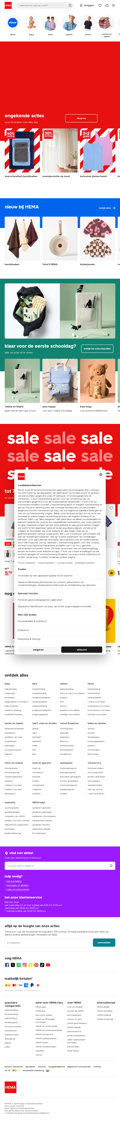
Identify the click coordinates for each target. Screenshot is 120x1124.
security (42, 1067)
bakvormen (93, 754)
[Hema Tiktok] (42, 965)
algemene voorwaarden (79, 1067)
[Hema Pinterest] (36, 965)
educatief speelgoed (70, 776)
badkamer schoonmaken (44, 816)
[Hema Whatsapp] (19, 965)
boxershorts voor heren (99, 710)
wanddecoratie (95, 785)
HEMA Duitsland (104, 1011)
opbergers (10, 745)
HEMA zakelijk (74, 1027)
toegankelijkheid (56, 1067)
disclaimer (30, 1067)
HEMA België (103, 1007)
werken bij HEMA (75, 1011)
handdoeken (11, 1030)
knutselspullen (66, 750)
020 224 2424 (12, 902)
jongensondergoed (41, 710)
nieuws (39, 1055)
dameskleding (66, 689)
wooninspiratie (12, 808)
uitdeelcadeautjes (13, 776)
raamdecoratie (12, 1034)
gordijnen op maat (13, 737)
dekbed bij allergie (41, 829)
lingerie (63, 697)
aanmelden (104, 942)
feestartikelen (11, 768)
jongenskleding (39, 706)
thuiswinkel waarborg (33, 1070)
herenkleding (94, 689)
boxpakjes (10, 697)
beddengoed (11, 1022)
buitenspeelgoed (68, 785)
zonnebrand (38, 785)
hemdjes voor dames (70, 714)
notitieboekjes (67, 745)
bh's (62, 702)
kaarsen (8, 754)
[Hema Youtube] (48, 965)
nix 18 (7, 1070)
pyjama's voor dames (70, 710)
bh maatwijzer (39, 833)
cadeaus (9, 781)
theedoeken (94, 737)
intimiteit (36, 793)
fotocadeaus (94, 781)
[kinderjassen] (97, 242)
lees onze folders (44, 1015)
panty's (63, 706)
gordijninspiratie (12, 812)
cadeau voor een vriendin (17, 820)
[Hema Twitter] (13, 965)
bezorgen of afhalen (17, 885)
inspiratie (40, 1051)
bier (34, 754)
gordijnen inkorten (41, 825)
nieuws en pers (74, 1019)
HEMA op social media (46, 1026)
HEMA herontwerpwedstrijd (49, 1030)
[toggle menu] (113, 5)
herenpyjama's (94, 697)
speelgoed (10, 793)
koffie (34, 745)
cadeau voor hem (13, 789)
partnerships (73, 1046)
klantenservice (74, 1031)
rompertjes (10, 693)
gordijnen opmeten (41, 808)
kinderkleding (38, 689)
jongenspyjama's (40, 714)
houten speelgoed (69, 781)
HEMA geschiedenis (76, 1023)
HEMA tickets (42, 1042)
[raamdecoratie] (60, 154)
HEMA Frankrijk (104, 1015)
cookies (97, 1067)
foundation (37, 772)
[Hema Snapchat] (30, 965)
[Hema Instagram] (25, 965)
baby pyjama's (11, 706)
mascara (36, 776)
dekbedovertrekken (14, 728)
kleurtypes (10, 829)
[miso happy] (60, 385)
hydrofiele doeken (13, 714)
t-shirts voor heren (96, 702)
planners (64, 741)
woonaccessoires (13, 750)
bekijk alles (60, 213)
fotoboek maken (96, 768)
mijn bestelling (14, 881)
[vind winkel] (111, 866)
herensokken (94, 693)
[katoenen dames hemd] (97, 154)
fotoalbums (65, 754)
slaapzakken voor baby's (16, 702)
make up (36, 768)
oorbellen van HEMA (15, 816)
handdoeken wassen (42, 820)
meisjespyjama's (39, 702)
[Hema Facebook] (7, 965)
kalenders (64, 737)
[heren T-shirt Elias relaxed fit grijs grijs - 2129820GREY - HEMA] (7, 553)
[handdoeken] (22, 154)
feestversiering (12, 772)
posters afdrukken (96, 776)
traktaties (36, 741)
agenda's (64, 733)
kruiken (35, 781)
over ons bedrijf (75, 1007)
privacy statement (14, 1067)
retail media (72, 1051)
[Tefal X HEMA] (60, 242)
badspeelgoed (67, 789)
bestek (91, 733)
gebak (35, 728)
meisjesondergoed (41, 697)
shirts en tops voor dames (72, 693)
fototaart (36, 737)
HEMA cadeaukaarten (46, 1038)
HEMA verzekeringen (46, 1046)
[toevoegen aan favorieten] (111, 508)
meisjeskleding (39, 693)
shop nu (60, 91)
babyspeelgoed (68, 772)
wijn (34, 750)
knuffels (63, 793)
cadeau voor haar (13, 785)
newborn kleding (13, 710)
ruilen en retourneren (17, 889)
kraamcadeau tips (13, 833)
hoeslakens (10, 733)
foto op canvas (95, 789)
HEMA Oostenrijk (105, 1019)
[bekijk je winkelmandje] (106, 5)
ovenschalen (94, 750)
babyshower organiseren (16, 825)
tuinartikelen (11, 741)
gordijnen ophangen (42, 812)
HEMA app (41, 1007)
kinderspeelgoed (68, 768)
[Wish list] (99, 5)
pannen (91, 745)
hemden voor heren (97, 714)
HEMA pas (40, 1011)
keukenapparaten (96, 741)
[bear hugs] (97, 385)
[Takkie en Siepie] (22, 385)
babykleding (11, 689)
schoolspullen (66, 728)
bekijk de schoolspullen (60, 325)
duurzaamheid (74, 1015)
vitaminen (37, 789)
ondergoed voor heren (99, 706)
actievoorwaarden (76, 1035)
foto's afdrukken (95, 772)
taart (34, 733)
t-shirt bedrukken (96, 793)
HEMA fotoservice (44, 1034)
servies (91, 728)
